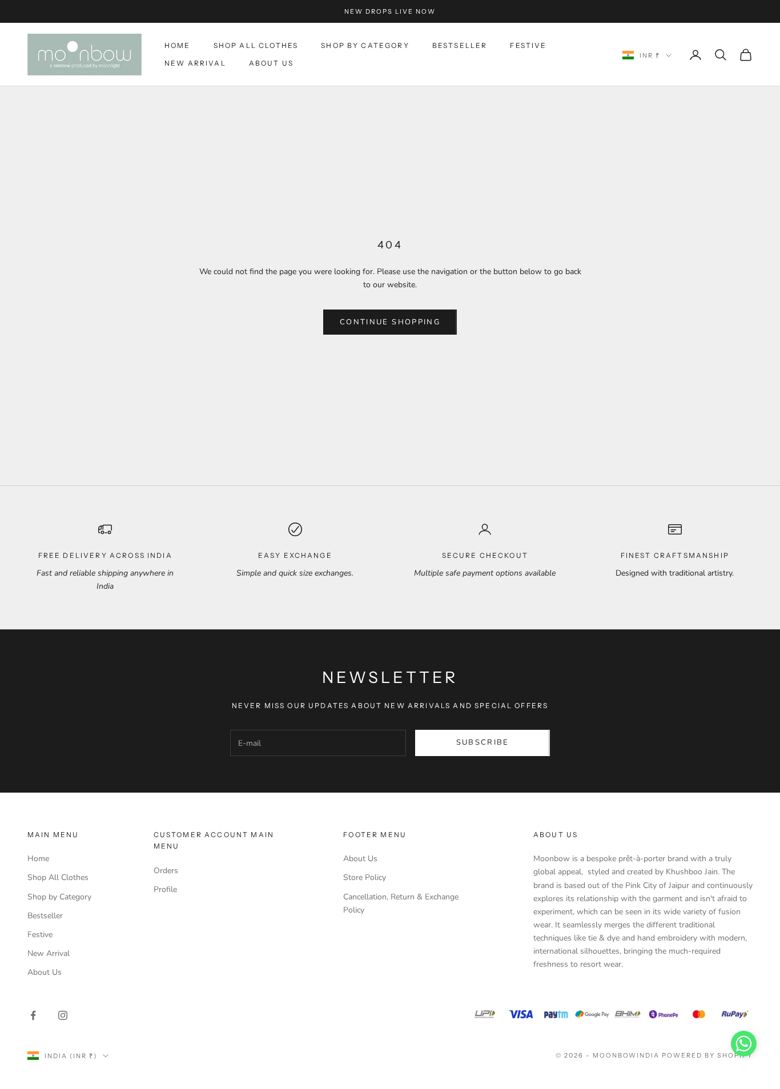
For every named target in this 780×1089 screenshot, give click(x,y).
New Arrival (195, 63)
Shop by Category (365, 45)
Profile (165, 889)
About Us (271, 63)
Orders (166, 870)
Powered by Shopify (707, 1055)
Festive (528, 45)
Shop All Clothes (256, 45)
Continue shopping (390, 322)
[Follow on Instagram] (63, 1015)
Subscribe (482, 742)
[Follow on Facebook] (33, 1015)
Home (177, 45)
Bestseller (460, 45)
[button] (744, 1043)
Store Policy (364, 877)
